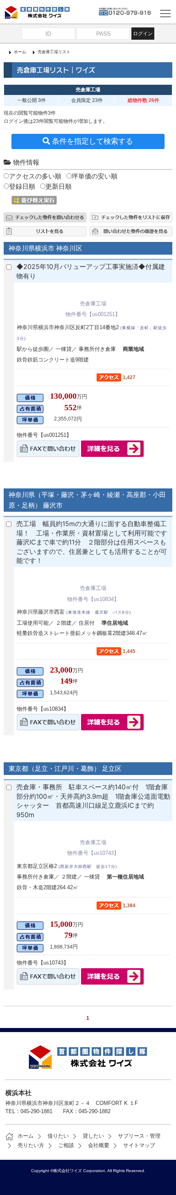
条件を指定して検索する (91, 141)
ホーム (20, 52)
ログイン (143, 33)
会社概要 (98, 1145)
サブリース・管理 (139, 1136)
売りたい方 (31, 1145)
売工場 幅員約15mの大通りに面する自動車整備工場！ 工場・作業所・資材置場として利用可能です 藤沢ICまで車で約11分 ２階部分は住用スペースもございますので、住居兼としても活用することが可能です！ (95, 542)
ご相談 (66, 1145)
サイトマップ (139, 1145)
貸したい (93, 1136)
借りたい (58, 1136)
